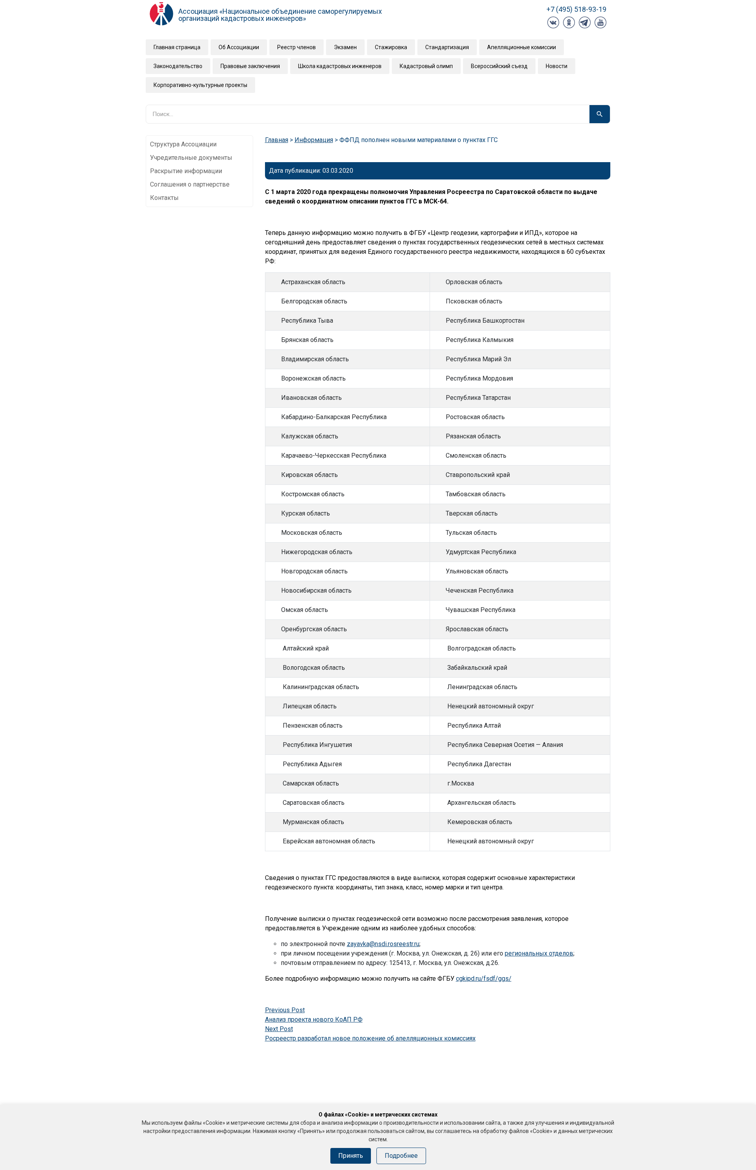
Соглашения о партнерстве (190, 184)
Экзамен (345, 47)
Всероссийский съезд (499, 66)
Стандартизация (447, 47)
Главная (276, 140)
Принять (350, 1155)
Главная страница (177, 47)
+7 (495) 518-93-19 (576, 9)
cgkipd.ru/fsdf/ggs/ (483, 978)
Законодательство (178, 66)
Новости (556, 66)
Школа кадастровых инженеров (340, 66)
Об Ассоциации (239, 47)
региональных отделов (539, 953)
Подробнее (401, 1155)
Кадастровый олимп (426, 66)
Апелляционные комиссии (521, 47)
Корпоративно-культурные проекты (200, 85)
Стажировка (391, 47)
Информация (314, 140)
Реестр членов (296, 47)
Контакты (164, 197)
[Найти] (599, 114)
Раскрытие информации (186, 171)
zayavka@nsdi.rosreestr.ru (383, 944)
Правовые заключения (250, 66)
